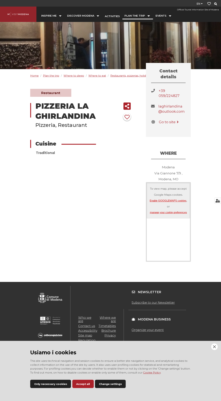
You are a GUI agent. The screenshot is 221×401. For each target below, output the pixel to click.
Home (34, 75)
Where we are (108, 319)
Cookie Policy (152, 372)
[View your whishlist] (209, 3)
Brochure (108, 331)
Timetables (107, 326)
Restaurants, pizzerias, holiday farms (133, 75)
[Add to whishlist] (127, 117)
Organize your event (148, 330)
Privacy (110, 335)
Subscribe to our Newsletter (153, 303)
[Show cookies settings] (217, 201)
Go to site (167, 122)
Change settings (110, 384)
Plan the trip (51, 75)
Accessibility (87, 331)
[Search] (215, 4)
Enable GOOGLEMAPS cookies (168, 200)
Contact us (86, 326)
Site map (85, 335)
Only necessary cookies (50, 384)
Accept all (83, 384)
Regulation (87, 340)
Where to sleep (74, 75)
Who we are (84, 319)
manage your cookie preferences (168, 212)
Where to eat (97, 75)
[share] (127, 106)
